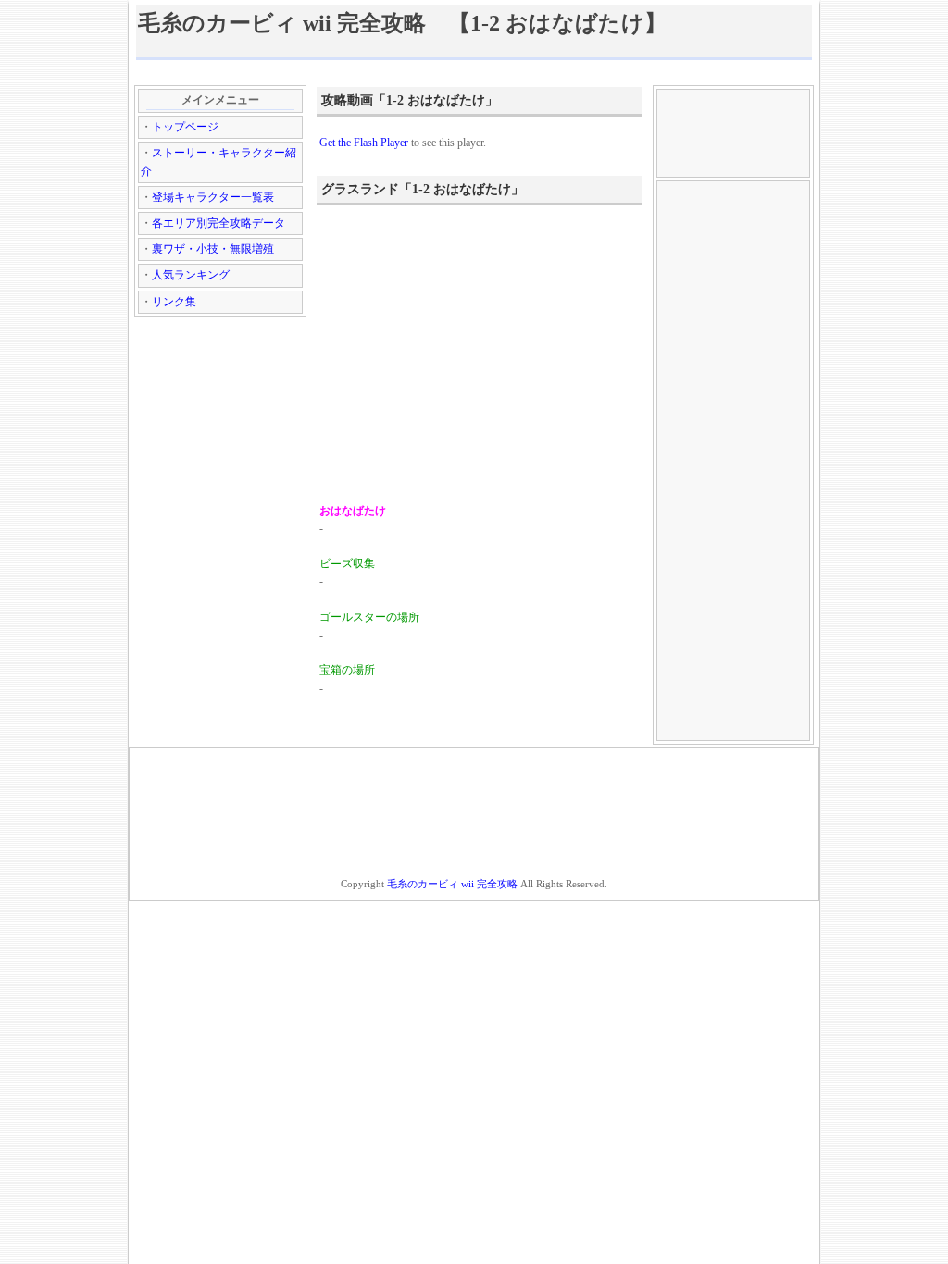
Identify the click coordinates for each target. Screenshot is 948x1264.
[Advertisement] (474, 72)
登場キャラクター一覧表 (213, 197)
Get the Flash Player (363, 142)
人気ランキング (191, 274)
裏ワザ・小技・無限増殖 (213, 248)
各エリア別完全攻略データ (218, 223)
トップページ (185, 126)
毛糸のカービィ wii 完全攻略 (452, 883)
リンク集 (174, 301)
